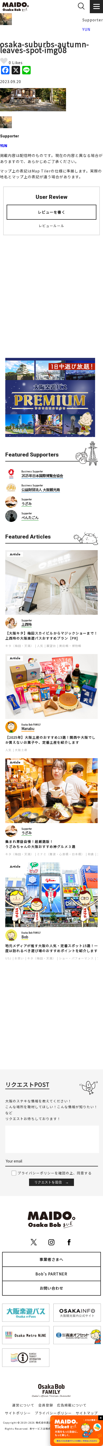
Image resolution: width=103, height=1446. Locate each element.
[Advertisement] (51, 293)
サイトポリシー (18, 1412)
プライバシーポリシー (53, 1412)
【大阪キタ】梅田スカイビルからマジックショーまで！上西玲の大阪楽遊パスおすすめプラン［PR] (51, 636)
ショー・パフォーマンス (76, 958)
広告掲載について (72, 1404)
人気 (40, 646)
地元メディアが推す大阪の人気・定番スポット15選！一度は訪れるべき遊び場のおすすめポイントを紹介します (51, 948)
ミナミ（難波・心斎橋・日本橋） (61, 854)
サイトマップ (87, 1412)
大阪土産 (21, 750)
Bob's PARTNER (51, 1273)
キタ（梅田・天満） (19, 646)
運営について (23, 1404)
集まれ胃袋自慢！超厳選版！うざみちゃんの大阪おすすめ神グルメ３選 (40, 844)
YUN (86, 29)
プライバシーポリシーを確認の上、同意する (55, 1172)
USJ (8, 958)
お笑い (19, 958)
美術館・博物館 (70, 646)
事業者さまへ (51, 1259)
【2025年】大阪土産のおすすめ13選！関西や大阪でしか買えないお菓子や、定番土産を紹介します (50, 740)
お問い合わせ (51, 1288)
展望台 (51, 646)
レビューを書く (51, 212)
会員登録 (45, 1404)
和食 (91, 854)
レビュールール (51, 225)
